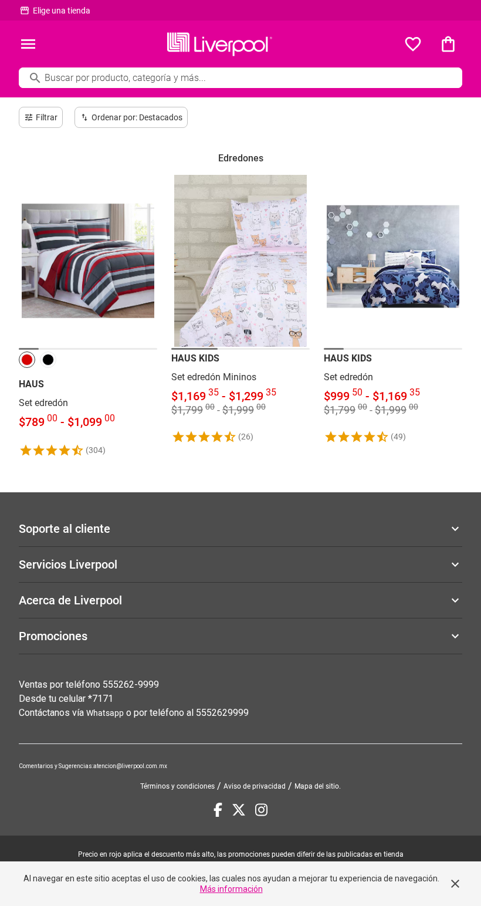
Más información (231, 889)
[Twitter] (239, 810)
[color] (27, 360)
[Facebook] (218, 810)
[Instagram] (261, 810)
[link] (88, 316)
